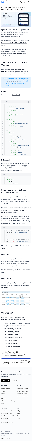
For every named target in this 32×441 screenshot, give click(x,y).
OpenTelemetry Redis (11, 334)
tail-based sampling (19, 210)
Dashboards (6, 278)
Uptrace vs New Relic (22, 391)
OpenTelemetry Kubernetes (13, 329)
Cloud (3, 91)
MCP (2, 403)
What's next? (7, 313)
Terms (8, 438)
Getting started (5, 388)
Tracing (3, 391)
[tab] (5, 99)
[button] (28, 102)
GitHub (19, 416)
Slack (18, 413)
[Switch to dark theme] (24, 1)
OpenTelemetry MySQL (11, 340)
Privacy (3, 438)
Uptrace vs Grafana (22, 393)
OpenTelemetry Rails (6, 411)
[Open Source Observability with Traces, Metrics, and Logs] (2, 1)
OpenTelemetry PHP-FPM (12, 346)
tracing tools (14, 34)
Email (18, 418)
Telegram (19, 411)
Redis (25, 43)
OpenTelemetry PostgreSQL (13, 337)
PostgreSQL (14, 43)
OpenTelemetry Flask (7, 413)
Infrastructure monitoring (8, 401)
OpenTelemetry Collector (9, 30)
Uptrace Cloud (15, 95)
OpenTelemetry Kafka (11, 343)
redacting (4, 212)
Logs (2, 396)
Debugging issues (7, 160)
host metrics (5, 43)
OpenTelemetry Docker (11, 331)
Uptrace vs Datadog (22, 388)
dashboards (18, 53)
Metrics (3, 393)
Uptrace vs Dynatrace (23, 396)
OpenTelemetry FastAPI (7, 416)
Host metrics (7, 254)
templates (4, 287)
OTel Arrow (7, 323)
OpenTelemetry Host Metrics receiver (16, 270)
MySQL (20, 43)
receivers (22, 319)
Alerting (3, 398)
